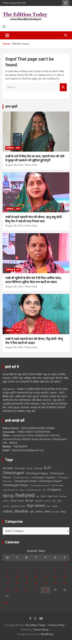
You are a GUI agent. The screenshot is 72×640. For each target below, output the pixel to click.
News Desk (31, 165)
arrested (38, 468)
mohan (6, 501)
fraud (43, 496)
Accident (8, 468)
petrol (47, 501)
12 (26, 577)
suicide (6, 506)
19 (26, 583)
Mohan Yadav (17, 501)
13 (36, 577)
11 (17, 577)
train (48, 506)
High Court (52, 496)
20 (36, 583)
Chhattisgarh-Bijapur (37, 473)
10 (7, 577)
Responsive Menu (65, 3)
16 (64, 577)
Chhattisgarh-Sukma (39, 485)
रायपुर (63, 511)
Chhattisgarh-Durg (21, 477)
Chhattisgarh (13, 473)
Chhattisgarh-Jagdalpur (43, 477)
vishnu (8, 511)
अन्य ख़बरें (11, 107)
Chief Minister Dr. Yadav (13, 490)
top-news (36, 505)
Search (63, 87)
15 (55, 577)
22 (55, 583)
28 (45, 590)
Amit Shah (20, 468)
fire (37, 496)
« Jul (5, 602)
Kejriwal (62, 496)
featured (24, 495)
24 (7, 590)
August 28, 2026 (14, 165)
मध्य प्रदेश (55, 512)
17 (7, 583)
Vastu (55, 506)
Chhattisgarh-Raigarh (50, 481)
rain (54, 501)
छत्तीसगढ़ (39, 511)
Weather (21, 511)
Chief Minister (57, 485)
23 (64, 583)
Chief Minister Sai (33, 490)
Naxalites (39, 501)
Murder (29, 500)
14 (45, 577)
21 (45, 583)
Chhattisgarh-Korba (25, 481)
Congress (54, 489)
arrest (30, 468)
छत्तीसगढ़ (9, 148)
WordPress (47, 634)
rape (59, 500)
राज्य (18, 148)
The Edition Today (35, 625)
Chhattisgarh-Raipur (16, 485)
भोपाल (47, 511)
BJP (47, 468)
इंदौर (32, 511)
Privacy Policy (56, 625)
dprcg (8, 495)
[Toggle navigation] (7, 35)
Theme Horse (40, 629)
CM (44, 490)
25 (17, 590)
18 (17, 583)
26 (26, 590)
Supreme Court (18, 506)
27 (36, 590)
